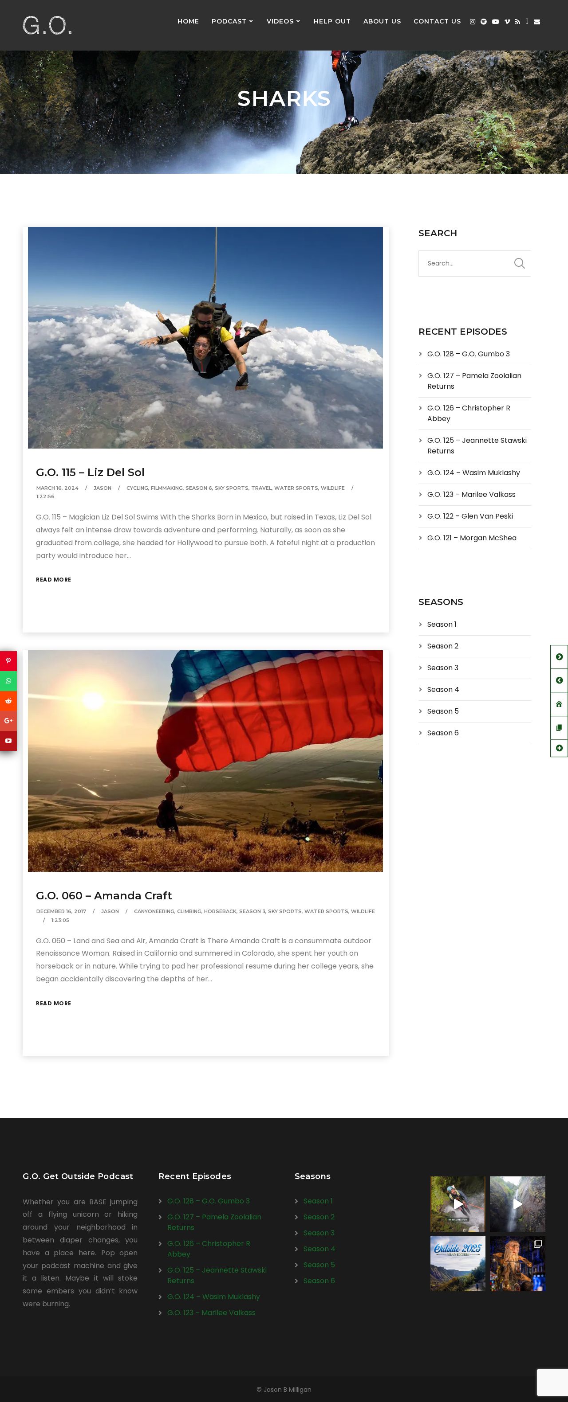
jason (102, 488)
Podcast (229, 21)
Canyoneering (154, 911)
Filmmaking (167, 488)
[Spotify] (483, 21)
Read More (53, 579)
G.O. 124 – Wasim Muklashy (473, 473)
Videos (280, 21)
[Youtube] (495, 21)
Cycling (137, 488)
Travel (261, 488)
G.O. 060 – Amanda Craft (104, 895)
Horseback (220, 911)
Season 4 (443, 689)
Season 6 (198, 488)
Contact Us (437, 21)
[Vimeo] (507, 21)
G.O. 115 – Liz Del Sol (90, 472)
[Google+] (8, 721)
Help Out (332, 21)
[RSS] (518, 21)
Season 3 (252, 911)
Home (188, 21)
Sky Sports (231, 488)
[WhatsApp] (8, 681)
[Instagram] (472, 21)
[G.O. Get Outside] (47, 25)
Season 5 (443, 711)
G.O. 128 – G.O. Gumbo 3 (468, 354)
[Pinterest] (8, 661)
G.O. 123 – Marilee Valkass (471, 494)
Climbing (189, 911)
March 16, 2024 (57, 488)
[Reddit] (8, 701)
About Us (382, 21)
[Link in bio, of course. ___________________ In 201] (458, 1264)
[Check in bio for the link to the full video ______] (458, 1204)
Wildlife (333, 488)
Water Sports (296, 488)
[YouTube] (8, 741)
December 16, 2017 (61, 911)
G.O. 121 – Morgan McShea (472, 538)
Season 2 (442, 646)
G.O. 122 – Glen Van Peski (470, 516)
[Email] (537, 21)
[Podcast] (527, 21)
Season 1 (442, 624)
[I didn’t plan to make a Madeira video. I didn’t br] (517, 1204)
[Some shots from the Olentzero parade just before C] (517, 1264)
